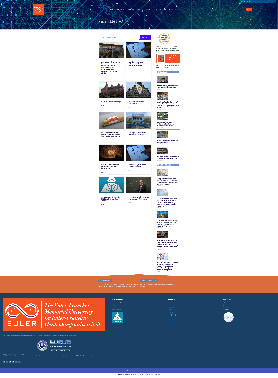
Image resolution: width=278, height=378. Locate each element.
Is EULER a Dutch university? (111, 102)
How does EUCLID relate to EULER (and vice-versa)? (138, 133)
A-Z (125, 1)
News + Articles (174, 9)
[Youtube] (13, 362)
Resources (152, 1)
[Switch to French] (247, 2)
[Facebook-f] (7, 362)
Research (163, 9)
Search (145, 37)
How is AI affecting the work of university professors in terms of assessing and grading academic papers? (168, 105)
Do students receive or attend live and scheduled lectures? (139, 198)
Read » (102, 76)
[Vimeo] (16, 362)
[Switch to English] (244, 2)
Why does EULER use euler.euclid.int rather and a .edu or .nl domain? (138, 64)
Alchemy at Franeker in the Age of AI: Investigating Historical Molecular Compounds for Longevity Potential (167, 223)
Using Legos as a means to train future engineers (167, 141)
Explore (119, 9)
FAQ (156, 9)
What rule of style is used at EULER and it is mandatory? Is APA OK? (111, 199)
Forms (160, 1)
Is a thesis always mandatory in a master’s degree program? (167, 87)
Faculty (130, 1)
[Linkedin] (10, 362)
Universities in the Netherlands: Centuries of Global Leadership (168, 157)
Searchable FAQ (145, 1)
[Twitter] (4, 362)
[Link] (19, 362)
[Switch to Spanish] (249, 2)
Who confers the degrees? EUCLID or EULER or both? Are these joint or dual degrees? (111, 134)
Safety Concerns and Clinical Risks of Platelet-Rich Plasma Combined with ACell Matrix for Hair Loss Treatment (167, 181)
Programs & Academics (134, 9)
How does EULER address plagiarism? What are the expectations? (110, 166)
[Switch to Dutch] (241, 2)
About (111, 9)
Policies (136, 1)
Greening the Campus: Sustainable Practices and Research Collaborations (166, 124)
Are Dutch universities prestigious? (136, 103)
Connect (148, 9)
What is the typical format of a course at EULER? (138, 166)
